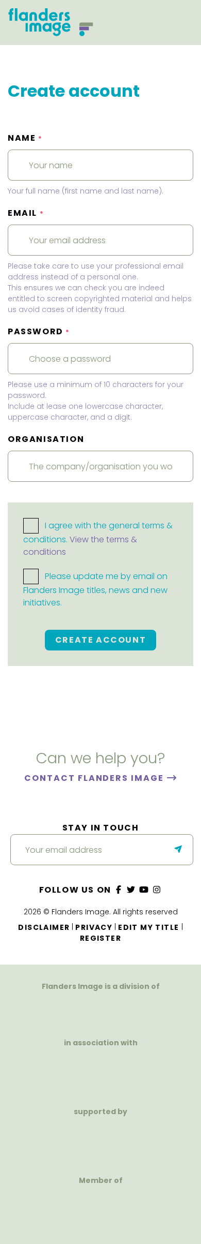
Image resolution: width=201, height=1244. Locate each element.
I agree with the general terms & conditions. (98, 539)
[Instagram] (157, 890)
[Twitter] (131, 890)
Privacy (93, 927)
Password (39, 331)
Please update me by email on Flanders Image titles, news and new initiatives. (95, 589)
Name (25, 138)
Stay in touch (100, 828)
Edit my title (148, 927)
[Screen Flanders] (100, 1073)
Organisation (46, 439)
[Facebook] (118, 890)
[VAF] (100, 1010)
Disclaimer (44, 927)
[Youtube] (144, 890)
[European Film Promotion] (100, 1211)
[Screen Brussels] (135, 1142)
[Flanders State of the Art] (65, 1142)
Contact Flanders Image (95, 778)
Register (100, 938)
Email (26, 213)
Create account (100, 640)
